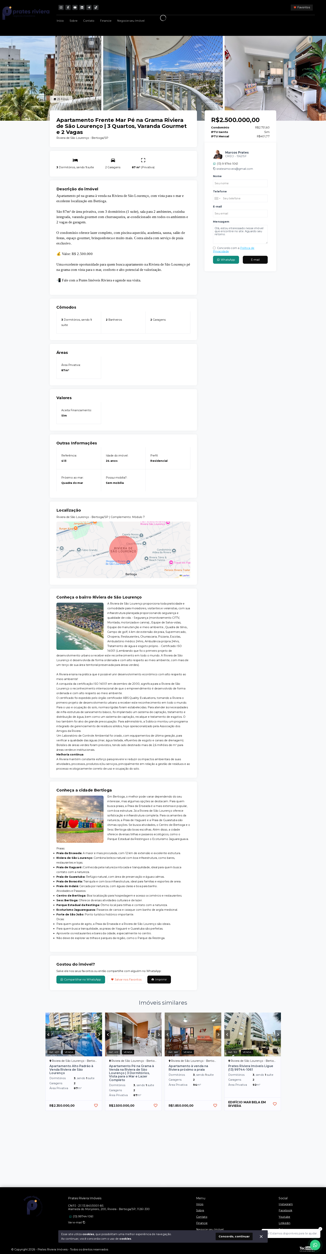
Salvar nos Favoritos (128, 979)
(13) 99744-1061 (83, 1216)
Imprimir (161, 979)
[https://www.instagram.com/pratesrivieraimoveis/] (61, 7)
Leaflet (185, 575)
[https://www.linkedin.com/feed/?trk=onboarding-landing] (82, 7)
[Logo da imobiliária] (33, 1206)
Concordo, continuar (234, 1236)
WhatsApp (228, 259)
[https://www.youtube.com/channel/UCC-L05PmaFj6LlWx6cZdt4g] (75, 7)
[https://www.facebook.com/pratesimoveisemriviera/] (68, 7)
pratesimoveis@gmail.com (235, 168)
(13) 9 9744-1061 (227, 163)
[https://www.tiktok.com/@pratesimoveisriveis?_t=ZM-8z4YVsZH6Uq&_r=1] (95, 7)
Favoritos (303, 7)
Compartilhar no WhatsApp (82, 979)
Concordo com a (233, 249)
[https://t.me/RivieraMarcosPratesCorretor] (88, 7)
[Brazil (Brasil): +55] (217, 198)
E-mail (255, 259)
